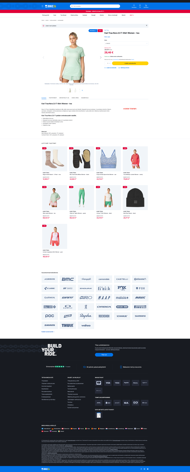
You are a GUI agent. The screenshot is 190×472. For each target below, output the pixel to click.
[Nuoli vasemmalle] (97, 158)
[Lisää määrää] (110, 63)
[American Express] (117, 383)
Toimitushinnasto (72, 389)
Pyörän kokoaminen (73, 407)
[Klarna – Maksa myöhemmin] (135, 383)
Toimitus (70, 402)
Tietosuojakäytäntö (47, 394)
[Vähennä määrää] (106, 63)
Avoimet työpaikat (47, 386)
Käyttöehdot (45, 389)
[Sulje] (147, 25)
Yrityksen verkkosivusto (48, 383)
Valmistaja (85, 97)
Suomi (132, 59)
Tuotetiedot (53, 97)
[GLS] (126, 403)
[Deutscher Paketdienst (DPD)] (108, 403)
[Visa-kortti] (108, 383)
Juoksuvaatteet (53, 20)
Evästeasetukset (46, 397)
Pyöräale (88, 11)
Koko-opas (107, 36)
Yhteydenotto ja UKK (73, 381)
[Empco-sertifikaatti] (98, 415)
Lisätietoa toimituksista (52, 452)
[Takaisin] (43, 57)
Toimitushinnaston (71, 440)
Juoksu (46, 20)
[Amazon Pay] (144, 383)
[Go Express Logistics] (135, 403)
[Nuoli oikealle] (119, 158)
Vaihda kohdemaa (69, 445)
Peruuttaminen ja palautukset (75, 383)
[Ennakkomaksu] (98, 391)
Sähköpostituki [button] (125, 67)
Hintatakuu (70, 405)
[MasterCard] (98, 383)
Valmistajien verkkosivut (74, 399)
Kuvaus (44, 97)
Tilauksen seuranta (73, 394)
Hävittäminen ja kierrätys (48, 399)
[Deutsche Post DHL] (98, 403)
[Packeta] (144, 403)
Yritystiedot (45, 381)
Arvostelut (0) (64, 97)
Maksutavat (71, 391)
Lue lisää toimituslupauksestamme (100, 456)
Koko (105, 40)
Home (43, 20)
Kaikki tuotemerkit (47, 331)
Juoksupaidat (60, 20)
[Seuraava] (101, 57)
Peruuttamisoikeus (47, 391)
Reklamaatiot (71, 386)
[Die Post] (117, 403)
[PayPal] (126, 383)
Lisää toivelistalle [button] (111, 67)
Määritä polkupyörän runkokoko (76, 397)
